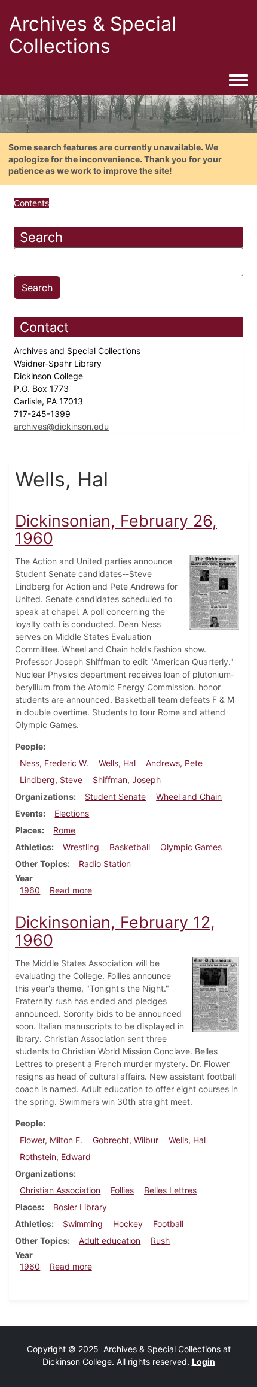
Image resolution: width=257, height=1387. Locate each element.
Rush (160, 1240)
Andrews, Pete (174, 763)
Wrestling (81, 847)
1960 (30, 890)
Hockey (128, 1224)
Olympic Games (191, 847)
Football (168, 1224)
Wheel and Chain (189, 796)
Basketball (129, 847)
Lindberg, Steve (51, 780)
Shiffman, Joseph (127, 780)
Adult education (109, 1240)
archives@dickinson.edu (61, 426)
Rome (64, 830)
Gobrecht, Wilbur (125, 1140)
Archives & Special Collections (92, 35)
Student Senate (115, 796)
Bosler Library (80, 1207)
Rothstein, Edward (55, 1157)
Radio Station (105, 864)
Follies (122, 1190)
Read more (71, 890)
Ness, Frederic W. (54, 763)
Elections (71, 813)
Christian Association (60, 1190)
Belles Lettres (170, 1190)
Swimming (83, 1224)
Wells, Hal (117, 763)
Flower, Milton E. (51, 1140)
